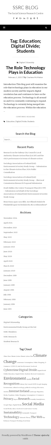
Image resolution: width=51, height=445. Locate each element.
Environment (15, 378)
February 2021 (10, 242)
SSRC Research (10, 337)
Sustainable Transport (29, 413)
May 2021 (8, 237)
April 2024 (8, 223)
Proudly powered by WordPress (17, 435)
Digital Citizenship (26, 62)
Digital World (41, 370)
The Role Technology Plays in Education (25, 70)
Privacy (8, 398)
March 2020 (9, 266)
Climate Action (15, 356)
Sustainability (13, 412)
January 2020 (9, 271)
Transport (13, 421)
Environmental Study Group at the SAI (20, 327)
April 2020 (8, 261)
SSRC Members (10, 332)
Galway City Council (26, 384)
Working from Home (23, 421)
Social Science (27, 409)
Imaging (44, 384)
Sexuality (33, 399)
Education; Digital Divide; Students (20, 121)
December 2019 (10, 275)
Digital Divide (28, 370)
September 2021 (10, 232)
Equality (29, 379)
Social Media (33, 404)
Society (34, 409)
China (5, 356)
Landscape (33, 391)
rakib (25, 438)
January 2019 (9, 285)
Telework (22, 417)
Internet (14, 391)
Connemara (20, 362)
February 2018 (10, 299)
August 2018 (9, 290)
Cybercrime (11, 370)
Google (39, 384)
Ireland (24, 391)
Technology (11, 417)
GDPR (34, 384)
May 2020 (8, 256)
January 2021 (9, 247)
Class (9, 356)
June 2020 (8, 251)
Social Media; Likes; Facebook (13, 409)
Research (24, 398)
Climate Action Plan (27, 356)
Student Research (11, 341)
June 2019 (8, 280)
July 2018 (7, 295)
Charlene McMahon (35, 77)
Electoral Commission (37, 374)
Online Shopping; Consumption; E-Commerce (29, 395)
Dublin (6, 374)
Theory (28, 417)
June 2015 (8, 309)
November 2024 (10, 218)
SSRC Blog (25, 7)
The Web (36, 417)
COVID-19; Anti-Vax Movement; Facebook (24, 366)
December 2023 (10, 228)
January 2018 (9, 304)
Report (16, 399)
